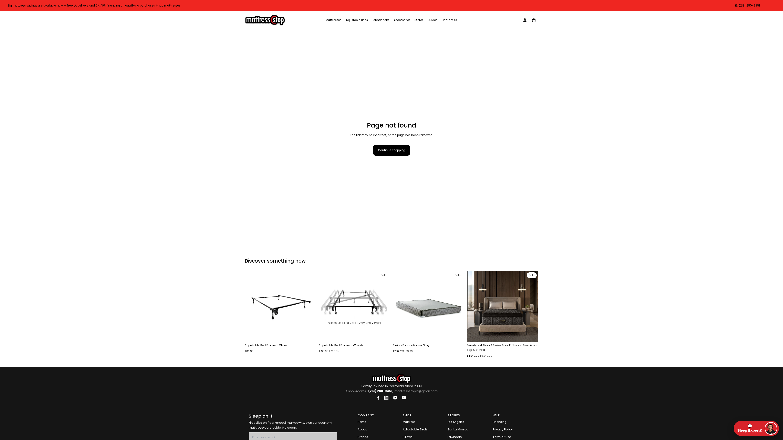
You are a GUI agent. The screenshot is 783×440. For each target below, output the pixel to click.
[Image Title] (378, 398)
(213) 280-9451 (380, 391)
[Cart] (533, 19)
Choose (313, 336)
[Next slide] (310, 306)
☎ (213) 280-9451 (747, 5)
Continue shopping (391, 150)
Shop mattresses (168, 5)
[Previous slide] (251, 306)
